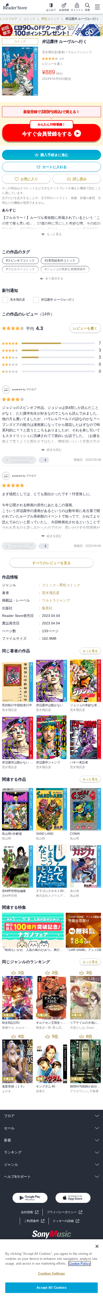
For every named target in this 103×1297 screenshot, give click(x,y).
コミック (29, 19)
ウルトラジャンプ (80, 52)
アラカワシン (79, 1091)
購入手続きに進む (54, 155)
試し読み (80, 179)
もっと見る (54, 234)
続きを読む (54, 449)
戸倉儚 (94, 1091)
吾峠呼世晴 (9, 895)
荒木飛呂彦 (17, 299)
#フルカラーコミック (20, 269)
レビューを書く (52, 63)
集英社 (47, 608)
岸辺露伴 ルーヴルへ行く (58, 299)
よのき (6, 1091)
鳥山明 (6, 838)
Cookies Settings (51, 1273)
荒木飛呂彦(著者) (53, 52)
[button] (66, 1221)
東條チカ (8, 1027)
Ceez (90, 1027)
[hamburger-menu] (97, 7)
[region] (51, 1268)
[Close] (97, 1246)
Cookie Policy (79, 1263)
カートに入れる (54, 167)
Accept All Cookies (51, 1287)
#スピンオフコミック (20, 260)
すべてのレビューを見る (51, 563)
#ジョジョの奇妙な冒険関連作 (65, 269)
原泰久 (40, 1091)
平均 (30, 329)
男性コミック (50, 19)
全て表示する (54, 278)
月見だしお (77, 1027)
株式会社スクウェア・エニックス (58, 895)
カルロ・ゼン (25, 1027)
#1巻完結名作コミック (60, 260)
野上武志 (58, 1027)
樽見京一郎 (43, 1027)
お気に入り (29, 179)
